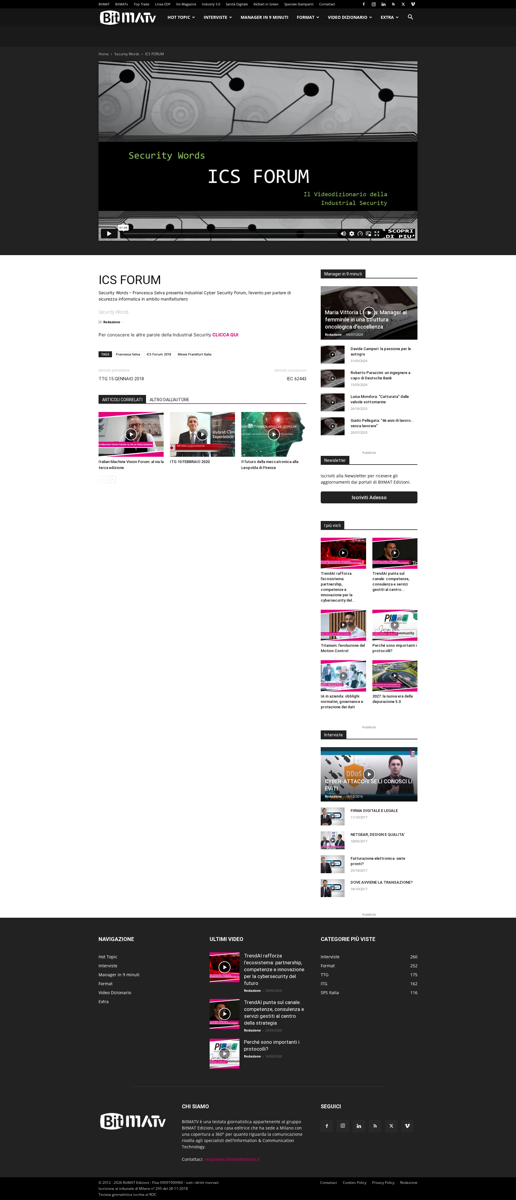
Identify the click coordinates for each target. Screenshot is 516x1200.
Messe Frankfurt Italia (194, 354)
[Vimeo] (412, 4)
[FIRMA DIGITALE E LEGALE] (333, 816)
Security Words (126, 53)
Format (305, 17)
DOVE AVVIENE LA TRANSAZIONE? (382, 882)
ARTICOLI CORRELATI (122, 399)
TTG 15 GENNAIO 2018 (121, 378)
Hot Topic (179, 17)
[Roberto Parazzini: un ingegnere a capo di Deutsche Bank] (333, 378)
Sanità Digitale (237, 4)
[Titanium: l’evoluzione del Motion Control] (343, 625)
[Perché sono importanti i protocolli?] (395, 625)
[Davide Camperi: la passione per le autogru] (333, 355)
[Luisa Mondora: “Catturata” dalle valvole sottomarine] (333, 402)
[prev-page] (102, 479)
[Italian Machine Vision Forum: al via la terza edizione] (131, 434)
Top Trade (141, 4)
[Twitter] (403, 4)
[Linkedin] (383, 4)
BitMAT (104, 4)
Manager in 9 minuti (264, 17)
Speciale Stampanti (299, 4)
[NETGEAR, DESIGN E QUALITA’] (333, 840)
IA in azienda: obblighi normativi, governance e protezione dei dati (342, 701)
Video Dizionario (347, 17)
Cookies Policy (354, 1182)
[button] (410, 18)
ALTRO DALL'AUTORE (169, 399)
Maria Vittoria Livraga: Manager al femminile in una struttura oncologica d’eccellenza (366, 319)
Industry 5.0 (211, 4)
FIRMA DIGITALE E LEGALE (374, 810)
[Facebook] (363, 4)
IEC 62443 (296, 378)
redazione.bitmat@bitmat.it (232, 1159)
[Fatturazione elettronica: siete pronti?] (333, 864)
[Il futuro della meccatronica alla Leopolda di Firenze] (273, 434)
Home (104, 53)
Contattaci (327, 4)
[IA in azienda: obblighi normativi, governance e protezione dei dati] (343, 675)
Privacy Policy (383, 1182)
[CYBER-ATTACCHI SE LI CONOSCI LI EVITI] (369, 774)
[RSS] (393, 4)
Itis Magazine (186, 4)
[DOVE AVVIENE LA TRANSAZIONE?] (333, 888)
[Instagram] (373, 4)
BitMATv (121, 4)
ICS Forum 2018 (159, 354)
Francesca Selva (128, 354)
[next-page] (112, 479)
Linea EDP (163, 4)
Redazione (111, 322)
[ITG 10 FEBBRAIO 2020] (202, 434)
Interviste (215, 17)
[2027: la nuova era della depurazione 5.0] (395, 675)
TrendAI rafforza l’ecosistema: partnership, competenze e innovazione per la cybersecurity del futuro (274, 969)
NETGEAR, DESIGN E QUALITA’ (378, 834)
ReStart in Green (266, 4)
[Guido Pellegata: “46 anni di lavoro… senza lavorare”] (333, 426)
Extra (387, 17)
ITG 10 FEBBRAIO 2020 (190, 461)
